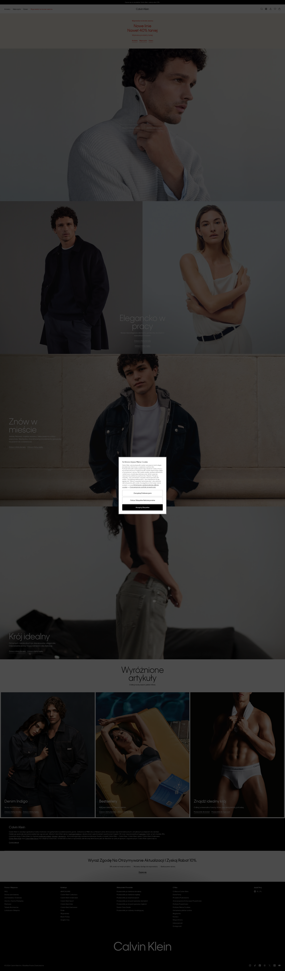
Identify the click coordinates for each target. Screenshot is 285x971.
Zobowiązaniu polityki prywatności (143, 487)
